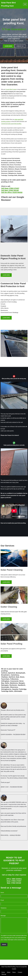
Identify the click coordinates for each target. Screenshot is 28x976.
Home (3, 972)
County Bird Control (10, 89)
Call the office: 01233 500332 (11, 192)
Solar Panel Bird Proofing (8, 966)
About (8, 972)
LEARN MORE (8, 46)
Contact (20, 972)
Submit (4, 944)
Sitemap (3, 974)
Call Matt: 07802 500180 (10, 190)
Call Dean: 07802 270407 (10, 188)
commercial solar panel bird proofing (11, 123)
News (14, 972)
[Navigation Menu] (25, 4)
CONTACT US (19, 46)
